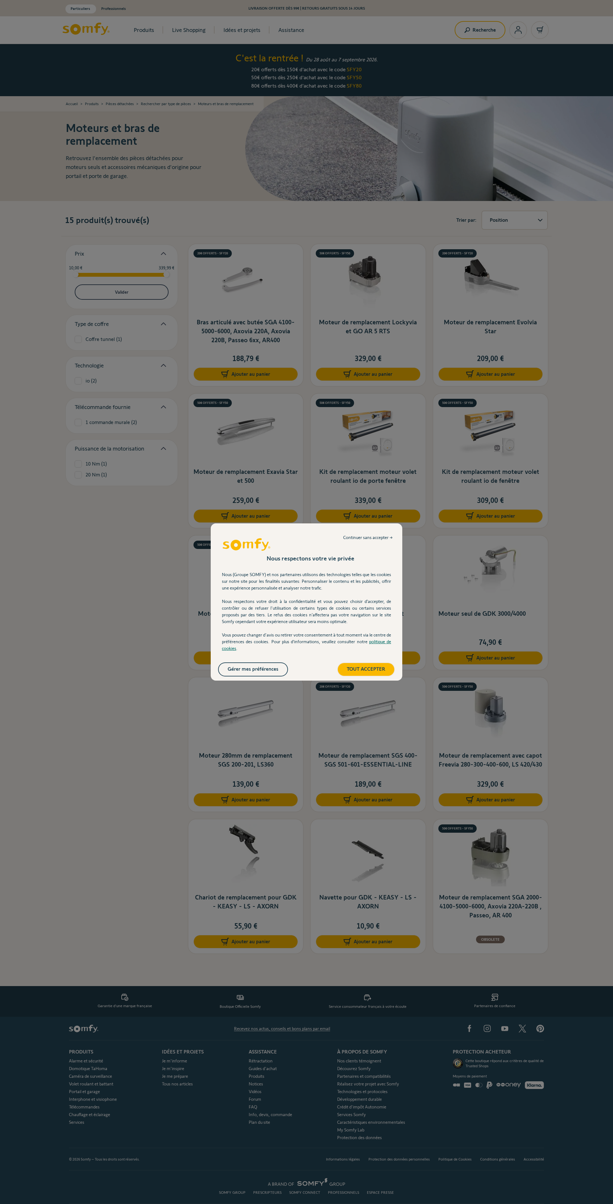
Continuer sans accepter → (368, 537)
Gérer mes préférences (253, 669)
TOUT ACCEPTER (366, 669)
